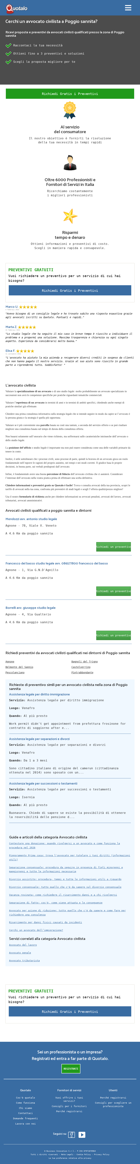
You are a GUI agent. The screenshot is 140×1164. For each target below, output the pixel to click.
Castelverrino (80, 667)
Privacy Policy (101, 1154)
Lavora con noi (25, 1123)
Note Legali (67, 1154)
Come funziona (25, 1102)
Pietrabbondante (82, 672)
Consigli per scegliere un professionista (113, 1104)
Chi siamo (25, 1108)
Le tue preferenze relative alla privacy (70, 1158)
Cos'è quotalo (25, 1097)
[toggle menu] (128, 8)
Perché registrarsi (69, 1111)
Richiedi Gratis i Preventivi (70, 94)
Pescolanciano (14, 672)
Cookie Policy (84, 1154)
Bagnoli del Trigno (84, 661)
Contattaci (25, 1113)
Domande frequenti (25, 1118)
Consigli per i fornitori (69, 1106)
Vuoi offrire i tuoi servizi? (69, 1099)
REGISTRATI (71, 1068)
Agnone (9, 661)
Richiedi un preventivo (113, 546)
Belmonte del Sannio (19, 667)
